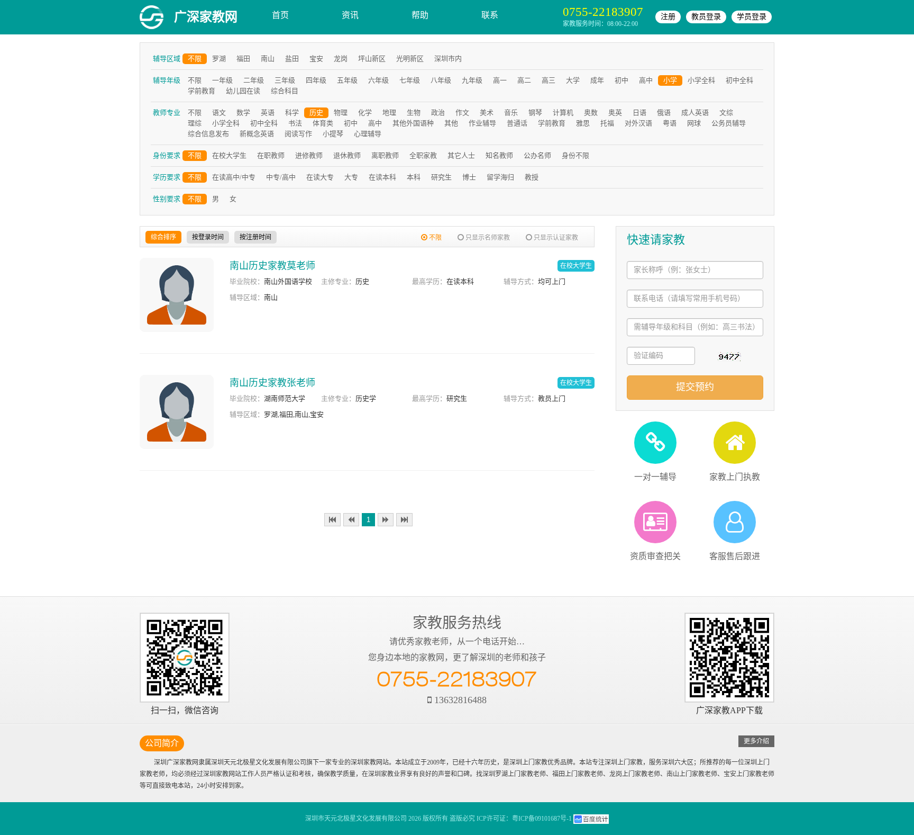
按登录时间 (208, 237)
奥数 (591, 112)
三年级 (285, 80)
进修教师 (309, 155)
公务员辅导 (728, 123)
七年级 (409, 80)
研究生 (441, 177)
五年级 (347, 80)
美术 (486, 112)
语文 (219, 112)
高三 (548, 80)
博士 (469, 177)
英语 (268, 112)
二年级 (253, 80)
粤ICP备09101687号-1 (542, 818)
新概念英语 (257, 134)
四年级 (316, 80)
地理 (389, 112)
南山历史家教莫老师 (272, 266)
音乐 (511, 112)
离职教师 (385, 155)
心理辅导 (367, 134)
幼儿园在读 (243, 91)
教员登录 (706, 17)
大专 (351, 177)
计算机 (563, 112)
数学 (243, 112)
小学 (670, 80)
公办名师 (537, 155)
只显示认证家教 (555, 237)
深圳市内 (448, 58)
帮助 (420, 15)
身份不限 (575, 155)
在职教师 (271, 155)
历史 (316, 112)
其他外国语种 (413, 123)
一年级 (222, 80)
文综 (726, 112)
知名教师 (499, 155)
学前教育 (201, 91)
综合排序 (163, 237)
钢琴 (535, 112)
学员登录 (751, 17)
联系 (489, 15)
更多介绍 (756, 741)
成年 (597, 80)
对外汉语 (638, 123)
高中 (646, 80)
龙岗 (341, 58)
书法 (295, 123)
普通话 (517, 123)
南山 (268, 58)
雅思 (583, 123)
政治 (438, 112)
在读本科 (382, 177)
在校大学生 (229, 155)
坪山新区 (372, 58)
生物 (414, 112)
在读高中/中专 (233, 177)
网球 (694, 123)
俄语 (664, 112)
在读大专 (320, 177)
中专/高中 (281, 177)
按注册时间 (255, 237)
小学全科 (701, 80)
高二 (524, 80)
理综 (195, 123)
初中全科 (739, 80)
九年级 (472, 80)
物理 (341, 112)
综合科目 (284, 91)
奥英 (615, 112)
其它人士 (461, 155)
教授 (531, 177)
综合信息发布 (208, 134)
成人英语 (695, 112)
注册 (668, 17)
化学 (365, 112)
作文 (462, 112)
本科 (414, 177)
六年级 (378, 80)
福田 (243, 58)
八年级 (441, 80)
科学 (292, 112)
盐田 (292, 58)
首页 (280, 15)
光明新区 (410, 58)
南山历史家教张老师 (272, 383)
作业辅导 (482, 123)
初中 (621, 80)
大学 (573, 80)
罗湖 (219, 58)
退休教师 (347, 155)
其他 (451, 123)
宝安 (316, 58)
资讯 (350, 15)
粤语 (670, 123)
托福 (607, 123)
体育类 (323, 123)
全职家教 (423, 155)
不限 (195, 58)
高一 (500, 80)
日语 (639, 112)
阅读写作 (298, 134)
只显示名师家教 (487, 237)
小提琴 (333, 134)
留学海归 (500, 177)
